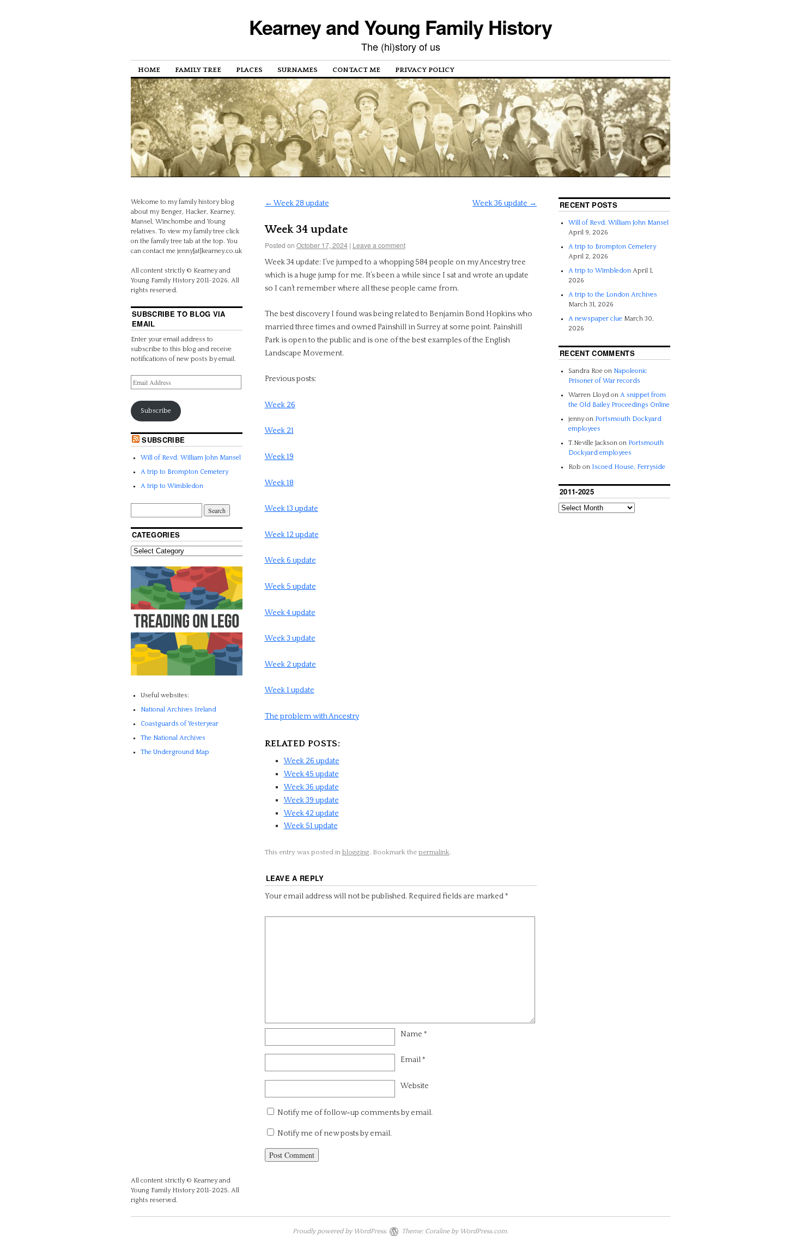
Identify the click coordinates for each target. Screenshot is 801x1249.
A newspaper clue (595, 318)
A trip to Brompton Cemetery (184, 471)
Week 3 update (290, 638)
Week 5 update (290, 586)
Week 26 (280, 405)
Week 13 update (291, 508)
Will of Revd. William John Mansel (191, 457)
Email (413, 1059)
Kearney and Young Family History (400, 27)
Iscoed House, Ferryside (628, 466)
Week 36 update (504, 203)
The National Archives (173, 737)
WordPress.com (483, 1231)
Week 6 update (290, 560)
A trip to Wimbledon (172, 486)
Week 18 (279, 483)
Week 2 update (290, 664)
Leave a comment (379, 245)
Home (149, 70)
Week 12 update (292, 534)
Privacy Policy (424, 70)
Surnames (297, 70)
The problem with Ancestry (312, 716)
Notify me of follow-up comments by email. (355, 1112)
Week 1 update (289, 690)
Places (249, 70)
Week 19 (279, 456)
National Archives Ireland (178, 709)
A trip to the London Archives (612, 294)
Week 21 (279, 430)
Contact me (356, 70)
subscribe (163, 440)
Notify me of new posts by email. (334, 1133)
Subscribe (156, 410)
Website (414, 1086)
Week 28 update (297, 203)
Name (413, 1034)
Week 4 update (290, 612)
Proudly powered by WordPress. (340, 1231)
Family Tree (198, 70)
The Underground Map (175, 752)
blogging (355, 852)
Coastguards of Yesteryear (180, 723)
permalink (434, 852)
